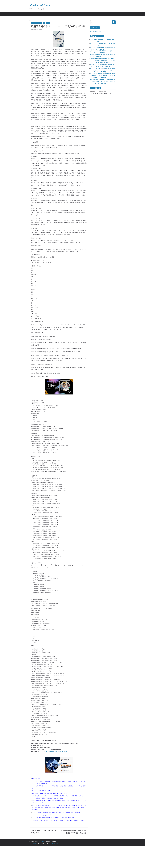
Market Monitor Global (36, 22)
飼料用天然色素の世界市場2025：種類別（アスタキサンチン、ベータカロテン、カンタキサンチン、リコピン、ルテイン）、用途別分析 (102, 81)
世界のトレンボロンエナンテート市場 (41, 790)
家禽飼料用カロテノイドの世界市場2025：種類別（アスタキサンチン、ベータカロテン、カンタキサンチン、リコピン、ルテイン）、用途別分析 (102, 60)
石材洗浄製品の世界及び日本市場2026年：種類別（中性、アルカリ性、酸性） (51, 793)
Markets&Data (39, 5)
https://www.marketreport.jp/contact (56, 751)
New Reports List (35, 14)
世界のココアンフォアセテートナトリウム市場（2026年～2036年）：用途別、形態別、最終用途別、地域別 (58, 820)
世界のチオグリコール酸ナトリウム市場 (41, 815)
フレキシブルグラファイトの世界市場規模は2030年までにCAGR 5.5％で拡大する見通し (53, 817)
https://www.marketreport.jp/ (97, 31)
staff (41, 29)
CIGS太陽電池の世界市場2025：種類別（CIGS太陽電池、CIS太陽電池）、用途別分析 (73, 832)
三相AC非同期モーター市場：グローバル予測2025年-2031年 (43, 832)
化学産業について (36, 778)
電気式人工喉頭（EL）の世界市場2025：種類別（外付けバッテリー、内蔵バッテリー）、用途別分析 (56, 812)
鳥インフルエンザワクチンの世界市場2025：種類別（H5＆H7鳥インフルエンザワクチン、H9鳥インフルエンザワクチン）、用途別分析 (102, 70)
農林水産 (48, 22)
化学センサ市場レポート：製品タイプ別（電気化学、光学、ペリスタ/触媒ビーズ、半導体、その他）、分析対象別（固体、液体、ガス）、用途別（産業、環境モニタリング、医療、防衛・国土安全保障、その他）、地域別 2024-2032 (59, 808)
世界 (44, 22)
